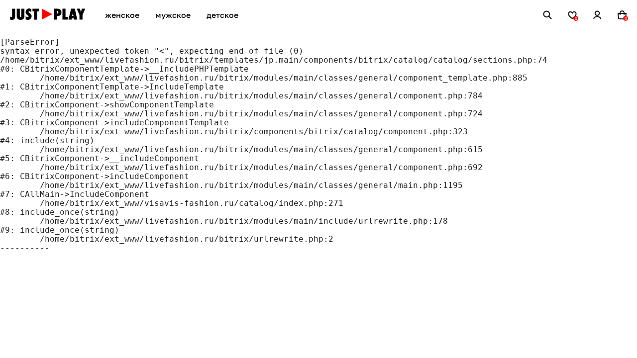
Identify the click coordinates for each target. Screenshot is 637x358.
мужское (173, 15)
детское (222, 15)
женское (122, 15)
